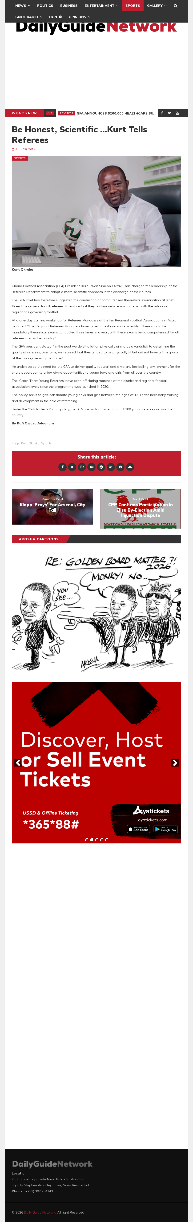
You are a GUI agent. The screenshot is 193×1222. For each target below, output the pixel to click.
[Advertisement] (96, 74)
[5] (106, 839)
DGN (53, 17)
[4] (101, 839)
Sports (132, 6)
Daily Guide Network (40, 1212)
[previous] (18, 763)
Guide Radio (26, 17)
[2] (91, 839)
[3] (96, 839)
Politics (45, 6)
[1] (86, 839)
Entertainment (99, 6)
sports (46, 443)
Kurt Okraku (30, 443)
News (20, 6)
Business (69, 6)
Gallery (154, 6)
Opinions (77, 17)
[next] (175, 763)
